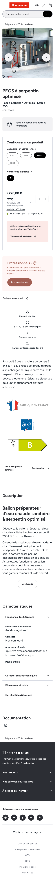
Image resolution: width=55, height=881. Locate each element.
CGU (27, 861)
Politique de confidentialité (27, 849)
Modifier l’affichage (16, 209)
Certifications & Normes (18, 695)
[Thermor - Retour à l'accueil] (19, 5)
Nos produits (10, 772)
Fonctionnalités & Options (19, 616)
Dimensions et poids (16, 685)
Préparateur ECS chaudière (19, 24)
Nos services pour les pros (17, 781)
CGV (27, 855)
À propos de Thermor (14, 790)
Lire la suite (27, 584)
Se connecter (17, 282)
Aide (37, 5)
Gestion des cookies (27, 843)
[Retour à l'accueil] (16, 752)
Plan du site (27, 872)
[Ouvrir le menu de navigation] (4, 5)
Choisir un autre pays (25, 832)
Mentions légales (27, 867)
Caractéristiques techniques (21, 675)
